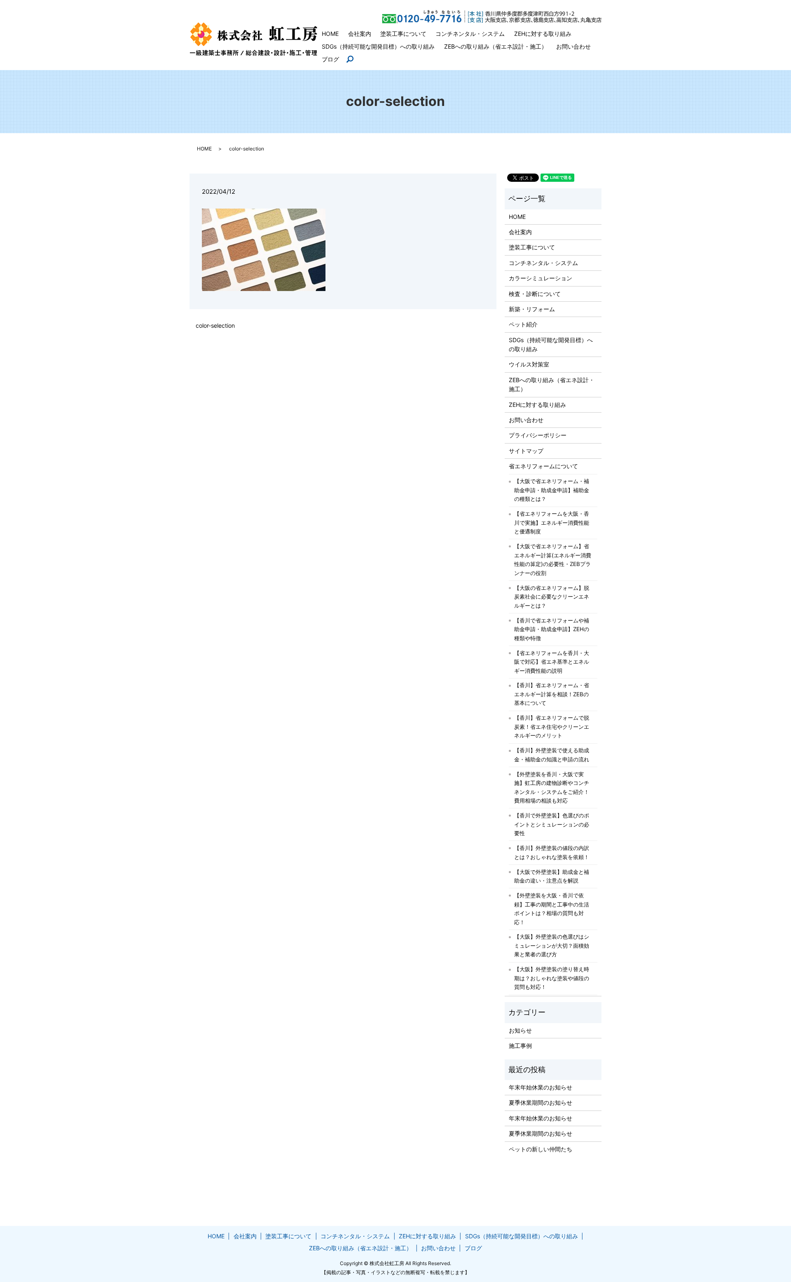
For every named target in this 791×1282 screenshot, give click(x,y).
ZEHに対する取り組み (542, 33)
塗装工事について (403, 33)
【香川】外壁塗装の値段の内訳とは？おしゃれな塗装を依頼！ (551, 852)
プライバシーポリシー (537, 435)
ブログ (330, 59)
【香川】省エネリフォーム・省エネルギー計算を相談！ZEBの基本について (551, 694)
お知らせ (520, 1030)
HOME (330, 33)
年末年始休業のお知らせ (540, 1087)
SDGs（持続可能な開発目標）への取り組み (378, 46)
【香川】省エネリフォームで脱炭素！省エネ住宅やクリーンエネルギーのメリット (551, 726)
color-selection (215, 325)
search (353, 59)
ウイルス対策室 (529, 364)
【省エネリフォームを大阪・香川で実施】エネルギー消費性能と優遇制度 (551, 522)
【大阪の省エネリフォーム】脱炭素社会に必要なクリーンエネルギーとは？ (551, 597)
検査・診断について (535, 293)
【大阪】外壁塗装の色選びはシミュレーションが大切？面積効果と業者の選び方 (551, 945)
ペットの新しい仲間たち (540, 1149)
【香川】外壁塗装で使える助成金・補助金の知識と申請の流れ (551, 755)
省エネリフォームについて (543, 466)
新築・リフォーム (532, 308)
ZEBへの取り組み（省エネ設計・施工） (495, 46)
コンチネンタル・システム (470, 33)
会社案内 (359, 33)
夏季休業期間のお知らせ (540, 1102)
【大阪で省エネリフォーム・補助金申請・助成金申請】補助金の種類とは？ (551, 490)
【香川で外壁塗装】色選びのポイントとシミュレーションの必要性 (551, 824)
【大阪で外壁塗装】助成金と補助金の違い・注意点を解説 (551, 876)
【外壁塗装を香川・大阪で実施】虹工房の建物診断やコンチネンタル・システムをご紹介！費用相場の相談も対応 (551, 787)
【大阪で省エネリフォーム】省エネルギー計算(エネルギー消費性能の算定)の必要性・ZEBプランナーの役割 (552, 559)
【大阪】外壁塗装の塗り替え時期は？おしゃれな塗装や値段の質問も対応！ (551, 978)
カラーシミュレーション (540, 278)
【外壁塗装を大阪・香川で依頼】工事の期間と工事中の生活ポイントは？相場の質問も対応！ (551, 908)
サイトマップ (526, 450)
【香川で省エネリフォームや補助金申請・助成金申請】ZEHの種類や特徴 (551, 629)
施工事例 (520, 1045)
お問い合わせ (573, 46)
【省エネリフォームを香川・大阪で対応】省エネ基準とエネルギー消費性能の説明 (551, 662)
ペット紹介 (523, 324)
